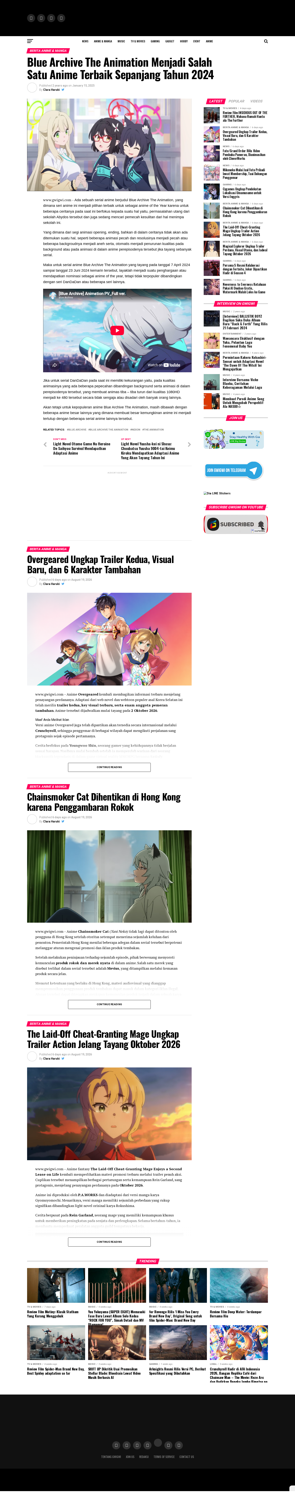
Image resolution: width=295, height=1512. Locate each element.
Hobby (184, 41)
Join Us (130, 1457)
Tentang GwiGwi (111, 1457)
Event (196, 41)
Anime (209, 41)
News (85, 41)
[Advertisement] (117, 503)
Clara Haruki (51, 89)
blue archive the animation (109, 430)
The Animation (154, 430)
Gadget (169, 41)
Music (121, 41)
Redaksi (144, 1457)
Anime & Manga (103, 41)
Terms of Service (164, 1457)
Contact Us (186, 1457)
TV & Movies (138, 41)
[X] (292, 1488)
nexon (136, 430)
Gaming (155, 41)
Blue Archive (77, 430)
